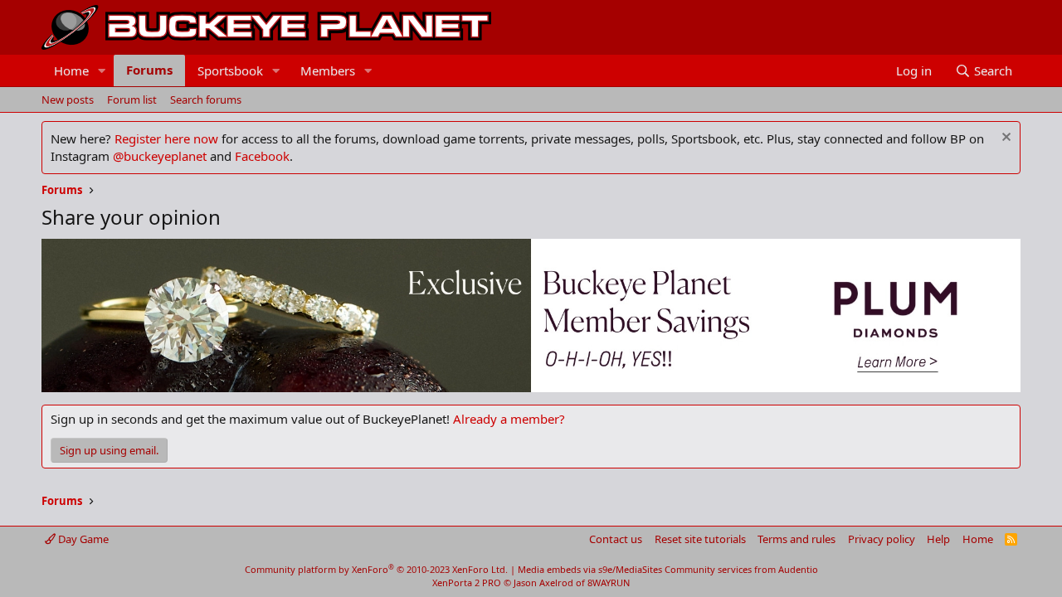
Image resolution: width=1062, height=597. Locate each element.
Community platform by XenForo (376, 569)
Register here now (166, 138)
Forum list (132, 99)
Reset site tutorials (700, 538)
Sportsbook (230, 70)
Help (938, 538)
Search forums (205, 99)
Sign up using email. (109, 450)
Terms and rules (796, 538)
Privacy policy (881, 538)
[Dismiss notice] (1004, 139)
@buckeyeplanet (160, 156)
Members (327, 70)
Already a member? (509, 418)
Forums (149, 69)
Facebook (262, 156)
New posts (67, 99)
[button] (102, 71)
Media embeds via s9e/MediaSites (590, 569)
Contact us (615, 538)
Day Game (82, 538)
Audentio (798, 569)
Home (71, 70)
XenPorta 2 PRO (466, 582)
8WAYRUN (608, 582)
